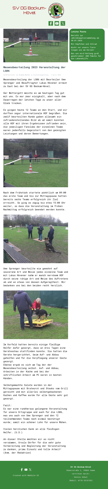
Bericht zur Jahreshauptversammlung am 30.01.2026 (85, 38)
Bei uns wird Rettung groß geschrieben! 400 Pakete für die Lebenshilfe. (86, 56)
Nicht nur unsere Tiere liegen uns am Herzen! (83, 48)
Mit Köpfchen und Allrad (84, 44)
